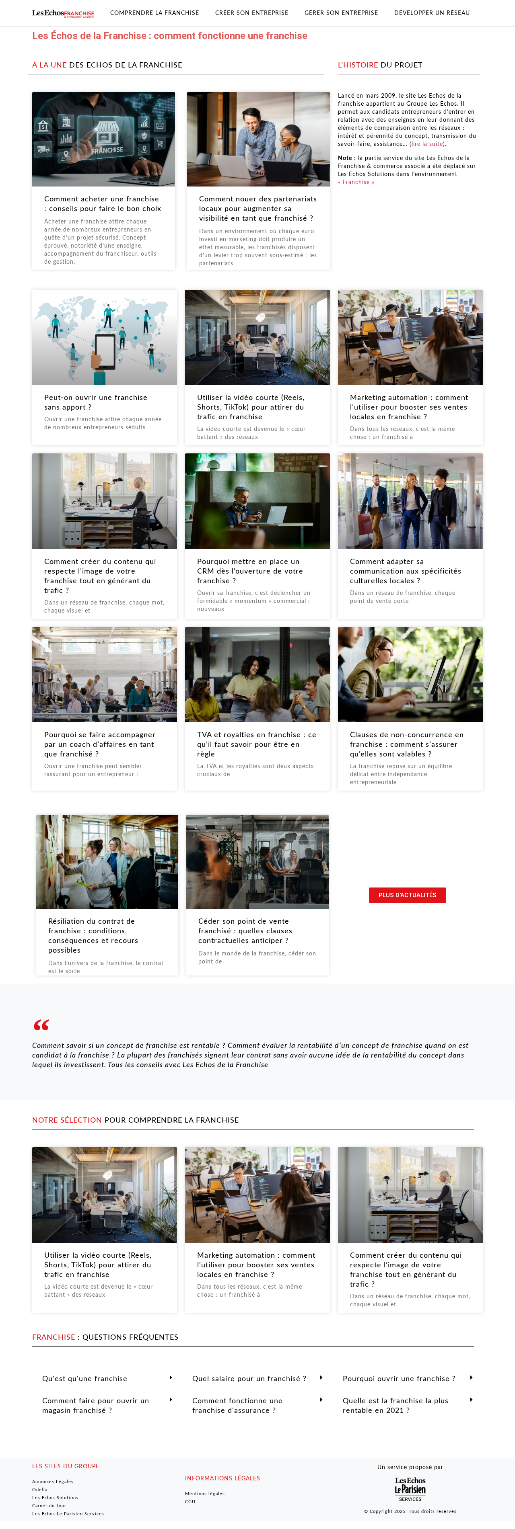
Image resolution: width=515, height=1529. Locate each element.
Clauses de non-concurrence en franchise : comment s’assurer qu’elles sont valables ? (407, 745)
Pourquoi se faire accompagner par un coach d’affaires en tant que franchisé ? (100, 745)
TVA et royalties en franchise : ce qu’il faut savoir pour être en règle (257, 745)
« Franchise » (356, 182)
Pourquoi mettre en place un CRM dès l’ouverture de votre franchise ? (250, 571)
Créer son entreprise (251, 13)
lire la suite (427, 144)
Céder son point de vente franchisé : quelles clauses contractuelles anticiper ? (245, 931)
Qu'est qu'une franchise (85, 1379)
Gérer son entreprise (341, 13)
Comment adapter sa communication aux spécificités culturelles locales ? (405, 571)
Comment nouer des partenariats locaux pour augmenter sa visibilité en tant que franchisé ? (258, 209)
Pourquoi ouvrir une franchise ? (399, 1379)
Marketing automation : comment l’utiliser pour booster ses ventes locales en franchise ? (409, 407)
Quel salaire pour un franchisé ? (249, 1379)
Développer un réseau (432, 13)
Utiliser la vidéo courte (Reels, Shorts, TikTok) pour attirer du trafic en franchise (251, 407)
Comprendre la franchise (154, 13)
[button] (107, 1379)
